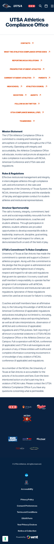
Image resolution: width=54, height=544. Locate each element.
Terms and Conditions (27, 512)
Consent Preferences (27, 505)
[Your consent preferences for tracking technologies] (5, 539)
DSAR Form (27, 518)
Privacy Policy (27, 499)
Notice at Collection (27, 531)
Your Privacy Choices (27, 524)
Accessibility (27, 489)
